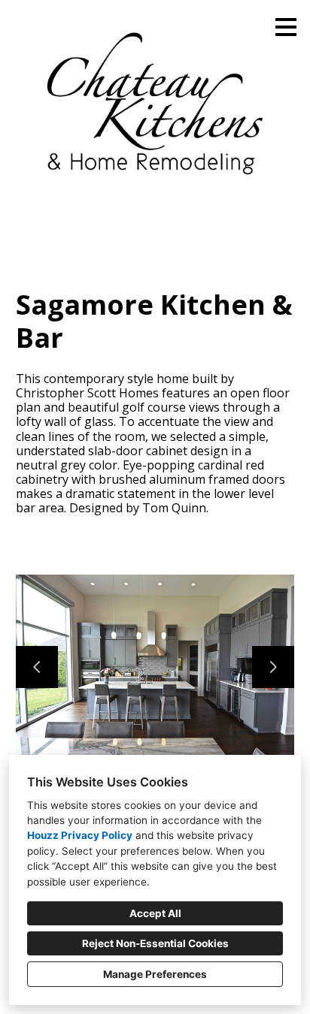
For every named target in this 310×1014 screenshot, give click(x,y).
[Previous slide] (37, 667)
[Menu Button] (286, 27)
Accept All (155, 913)
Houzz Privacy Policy (79, 835)
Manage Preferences (155, 974)
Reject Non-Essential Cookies (155, 943)
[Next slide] (273, 667)
